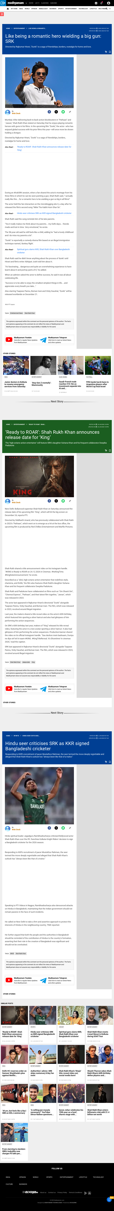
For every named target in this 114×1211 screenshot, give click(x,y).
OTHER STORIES (9, 353)
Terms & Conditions (75, 1192)
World (27, 8)
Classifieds (45, 3)
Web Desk (16, 113)
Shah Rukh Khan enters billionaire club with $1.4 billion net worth (98, 1112)
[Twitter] (56, 112)
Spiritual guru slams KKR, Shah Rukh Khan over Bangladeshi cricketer (43, 251)
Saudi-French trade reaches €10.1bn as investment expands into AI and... (70, 385)
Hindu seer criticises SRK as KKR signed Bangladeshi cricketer (44, 213)
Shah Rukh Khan (30, 313)
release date (26, 662)
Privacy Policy (62, 1192)
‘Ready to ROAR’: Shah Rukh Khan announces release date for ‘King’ (44, 148)
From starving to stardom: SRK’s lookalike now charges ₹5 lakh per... (14, 1151)
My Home (14, 8)
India (21, 8)
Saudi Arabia (63, 377)
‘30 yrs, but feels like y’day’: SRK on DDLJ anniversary (14, 1112)
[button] (3, 3)
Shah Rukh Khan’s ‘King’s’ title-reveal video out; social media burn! (70, 1073)
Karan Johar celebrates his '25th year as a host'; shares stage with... (71, 1112)
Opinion (34, 8)
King (33, 662)
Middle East (43, 8)
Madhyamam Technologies (53, 1202)
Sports (61, 8)
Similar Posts (7, 1003)
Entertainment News (16, 313)
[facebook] (49, 112)
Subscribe (53, 3)
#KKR (12, 953)
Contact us (52, 1192)
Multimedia (103, 8)
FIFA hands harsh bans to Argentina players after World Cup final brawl (97, 384)
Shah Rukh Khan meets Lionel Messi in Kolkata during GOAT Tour (97, 1034)
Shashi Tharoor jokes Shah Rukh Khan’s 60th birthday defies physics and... (99, 1073)
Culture (9, 1184)
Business (53, 8)
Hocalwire (73, 1202)
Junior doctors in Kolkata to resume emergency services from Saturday (15, 384)
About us (43, 1192)
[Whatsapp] (63, 112)
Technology (83, 8)
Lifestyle (93, 8)
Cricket (61, 1027)
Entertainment (71, 8)
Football (89, 377)
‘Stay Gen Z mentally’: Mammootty (41, 384)
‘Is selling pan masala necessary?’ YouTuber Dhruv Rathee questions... (42, 1112)
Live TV (37, 3)
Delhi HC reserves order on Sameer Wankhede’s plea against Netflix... (14, 1073)
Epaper (31, 3)
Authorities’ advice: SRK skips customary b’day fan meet (42, 1073)
